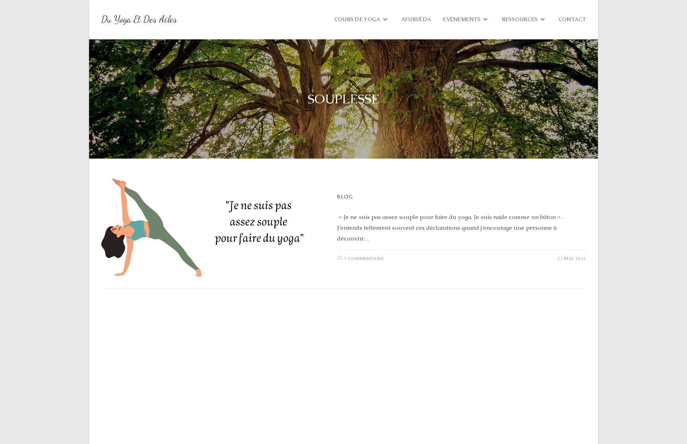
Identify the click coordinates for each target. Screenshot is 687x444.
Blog (345, 197)
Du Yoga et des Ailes (139, 19)
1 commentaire (364, 258)
